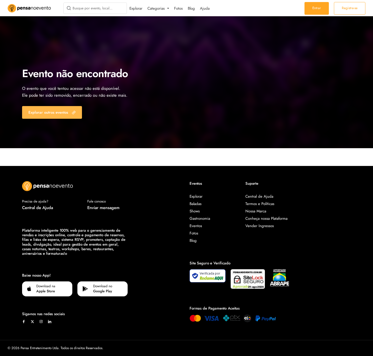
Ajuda (205, 8)
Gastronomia (200, 218)
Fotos (178, 8)
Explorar (135, 8)
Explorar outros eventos (48, 112)
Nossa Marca (255, 211)
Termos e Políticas (259, 204)
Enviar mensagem (103, 208)
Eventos (196, 226)
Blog (191, 8)
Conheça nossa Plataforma (266, 218)
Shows (195, 211)
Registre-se (350, 8)
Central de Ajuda (37, 208)
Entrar (316, 8)
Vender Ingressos (259, 226)
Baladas (195, 204)
